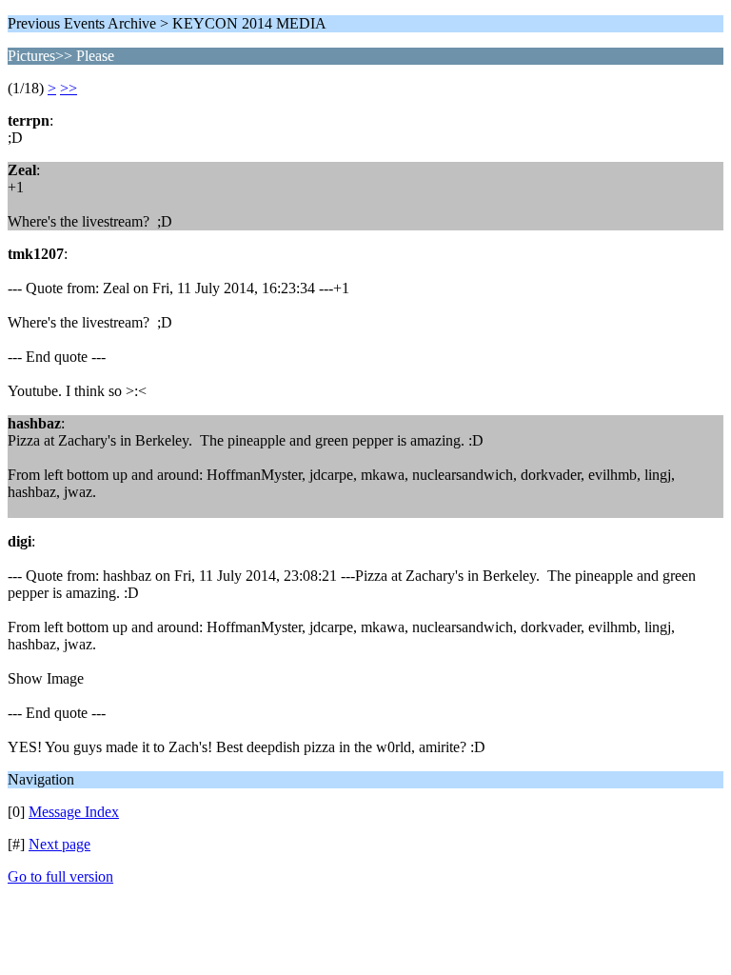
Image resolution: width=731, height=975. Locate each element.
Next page (59, 844)
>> (68, 88)
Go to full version (60, 876)
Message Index (74, 812)
